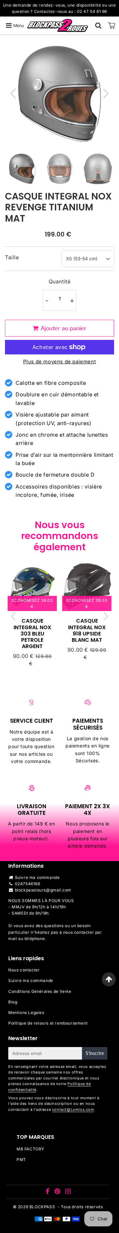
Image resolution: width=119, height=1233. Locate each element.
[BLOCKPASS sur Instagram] (68, 1192)
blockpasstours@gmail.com (43, 890)
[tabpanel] (22, 169)
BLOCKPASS (42, 1206)
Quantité (60, 281)
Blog (12, 1001)
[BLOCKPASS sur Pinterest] (58, 1192)
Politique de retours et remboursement (48, 1023)
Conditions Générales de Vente (39, 991)
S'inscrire (95, 1053)
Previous (13, 92)
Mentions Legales (26, 1012)
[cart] (112, 25)
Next (106, 92)
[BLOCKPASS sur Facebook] (48, 1192)
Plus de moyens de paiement (59, 361)
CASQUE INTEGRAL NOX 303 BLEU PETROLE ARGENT (32, 633)
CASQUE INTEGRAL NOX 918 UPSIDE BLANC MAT (87, 630)
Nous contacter (24, 969)
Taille (12, 257)
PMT (21, 1159)
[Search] (98, 25)
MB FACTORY (30, 1148)
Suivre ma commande (37, 877)
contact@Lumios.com (73, 1109)
